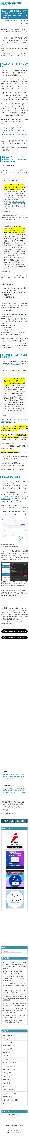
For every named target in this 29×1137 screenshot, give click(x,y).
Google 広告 (8, 1076)
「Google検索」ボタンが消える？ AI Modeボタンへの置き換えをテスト (14, 992)
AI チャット (7, 1052)
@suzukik (20, 1132)
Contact (14, 1125)
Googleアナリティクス (11, 1069)
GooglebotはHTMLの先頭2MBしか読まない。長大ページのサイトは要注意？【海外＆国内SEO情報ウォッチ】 (14, 791)
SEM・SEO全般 (9, 1090)
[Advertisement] (14, 706)
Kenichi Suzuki (15, 1132)
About (21, 1125)
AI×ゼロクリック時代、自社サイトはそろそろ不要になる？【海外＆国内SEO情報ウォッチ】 (14, 978)
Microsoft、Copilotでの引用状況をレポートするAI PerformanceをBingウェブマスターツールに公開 (14, 776)
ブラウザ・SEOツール (11, 1062)
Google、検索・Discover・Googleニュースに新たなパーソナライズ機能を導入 (15, 985)
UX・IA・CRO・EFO (10, 1066)
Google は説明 (15, 364)
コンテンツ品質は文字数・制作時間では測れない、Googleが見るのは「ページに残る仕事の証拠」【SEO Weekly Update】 (14, 965)
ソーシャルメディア (10, 1086)
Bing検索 (7, 1083)
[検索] (24, 951)
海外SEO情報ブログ (8, 802)
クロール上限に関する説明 (14, 217)
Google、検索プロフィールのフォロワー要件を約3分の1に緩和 (14, 1016)
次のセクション (15, 172)
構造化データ (8, 1045)
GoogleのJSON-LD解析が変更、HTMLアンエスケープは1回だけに (13, 972)
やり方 (3, 557)
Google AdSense (9, 1073)
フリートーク (8, 1103)
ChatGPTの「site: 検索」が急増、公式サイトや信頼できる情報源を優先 (14, 1004)
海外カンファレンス (10, 1097)
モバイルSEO (8, 1042)
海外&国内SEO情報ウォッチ (12, 1100)
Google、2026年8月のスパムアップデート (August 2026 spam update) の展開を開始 (14, 998)
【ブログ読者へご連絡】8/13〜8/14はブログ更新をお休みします (14, 1022)
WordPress (7, 1056)
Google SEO (20, 802)
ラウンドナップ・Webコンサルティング (18, 1134)
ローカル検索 (8, 1049)
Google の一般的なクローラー (13, 128)
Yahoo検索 (7, 1080)
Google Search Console (11, 1039)
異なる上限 (13, 266)
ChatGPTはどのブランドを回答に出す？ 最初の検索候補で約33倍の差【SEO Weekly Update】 (14, 1010)
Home (8, 1125)
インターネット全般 (10, 1093)
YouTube (7, 1059)
